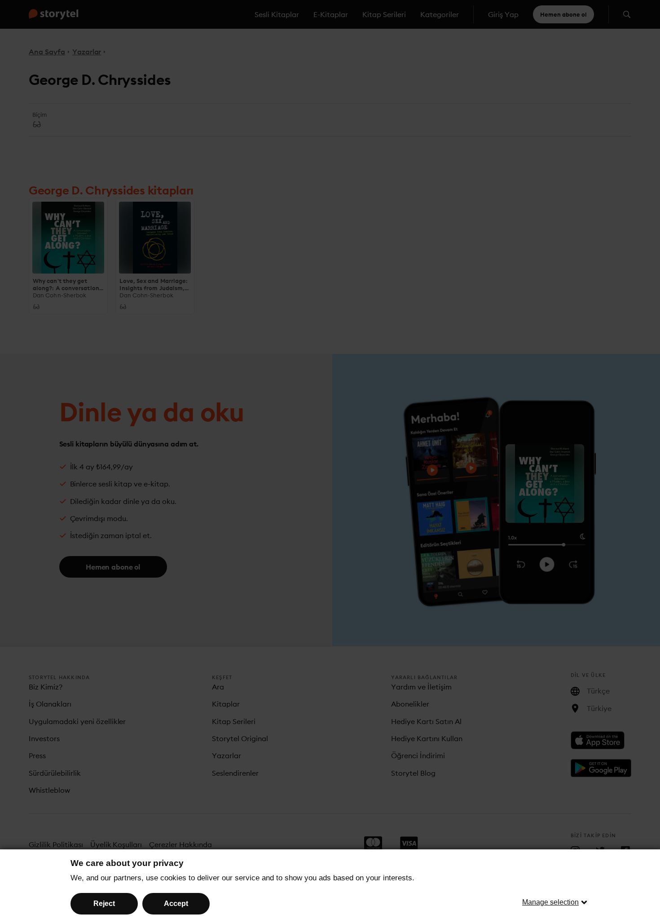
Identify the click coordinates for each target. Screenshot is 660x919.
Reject (104, 903)
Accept (176, 903)
